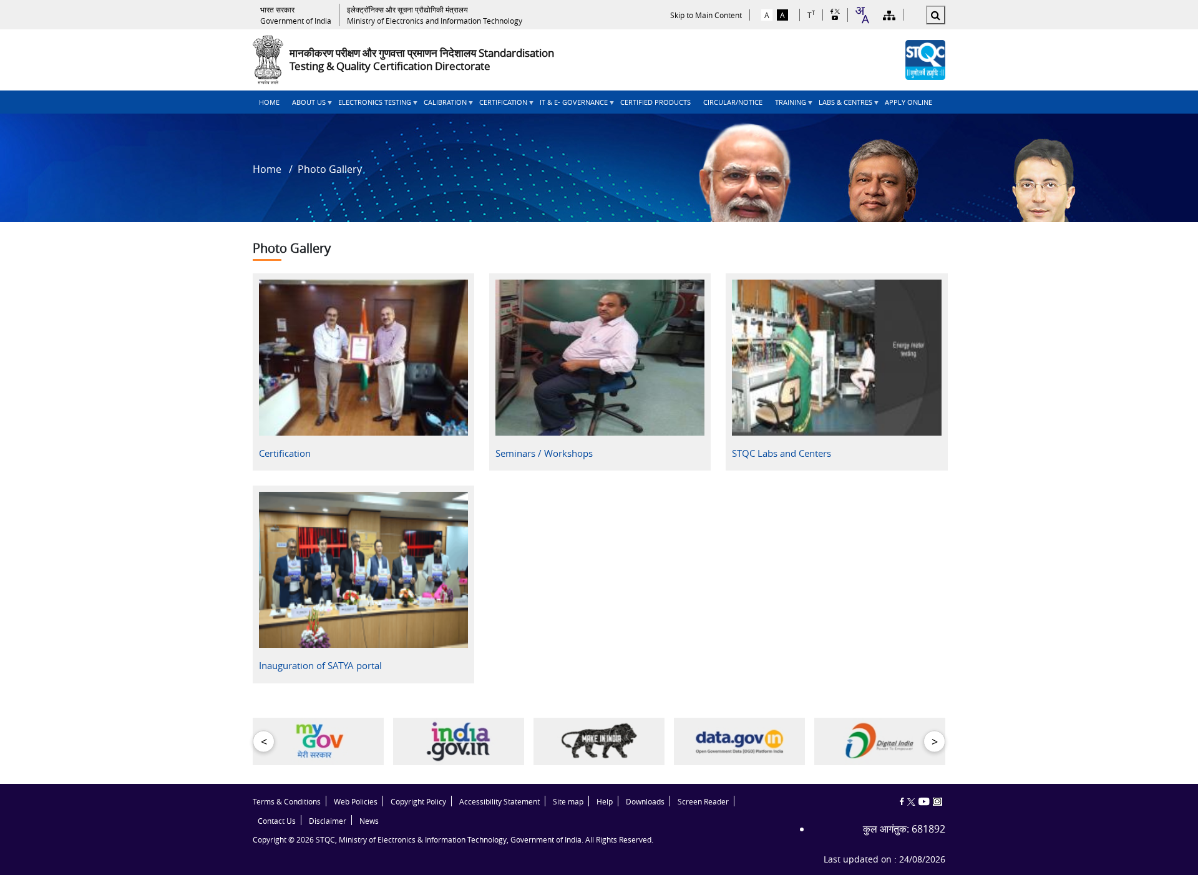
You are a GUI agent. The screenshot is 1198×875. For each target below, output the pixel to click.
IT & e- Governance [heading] (570, 105)
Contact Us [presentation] (277, 821)
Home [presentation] (269, 102)
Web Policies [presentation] (355, 801)
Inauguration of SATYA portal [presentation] (320, 665)
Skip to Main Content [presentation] (706, 15)
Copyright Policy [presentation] (418, 801)
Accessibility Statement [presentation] (499, 801)
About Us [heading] (306, 105)
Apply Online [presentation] (908, 102)
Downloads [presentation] (645, 801)
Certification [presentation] (285, 453)
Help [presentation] (605, 801)
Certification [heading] (500, 105)
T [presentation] (811, 14)
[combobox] (861, 15)
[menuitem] (269, 102)
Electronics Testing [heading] (371, 105)
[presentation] (295, 15)
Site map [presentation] (568, 801)
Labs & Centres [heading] (842, 105)
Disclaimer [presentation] (327, 821)
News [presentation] (369, 821)
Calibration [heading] (442, 105)
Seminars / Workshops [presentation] (544, 453)
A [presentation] (766, 15)
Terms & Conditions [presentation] (287, 801)
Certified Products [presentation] (655, 102)
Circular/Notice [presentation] (732, 102)
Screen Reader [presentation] (703, 801)
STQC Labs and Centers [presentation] (781, 453)
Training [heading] (787, 105)
